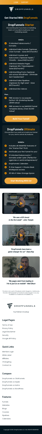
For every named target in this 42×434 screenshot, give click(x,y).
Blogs (4, 408)
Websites (6, 405)
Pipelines (5, 415)
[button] (21, 119)
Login (16, 2)
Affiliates (5, 358)
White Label (6, 355)
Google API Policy (9, 338)
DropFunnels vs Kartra (11, 385)
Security (5, 335)
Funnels (5, 402)
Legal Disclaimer (8, 332)
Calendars (6, 419)
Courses (5, 412)
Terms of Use (7, 325)
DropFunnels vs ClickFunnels (13, 378)
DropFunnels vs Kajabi (11, 382)
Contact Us (6, 365)
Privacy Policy (7, 328)
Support (24, 2)
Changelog (6, 362)
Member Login (8, 352)
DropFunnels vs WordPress (12, 389)
